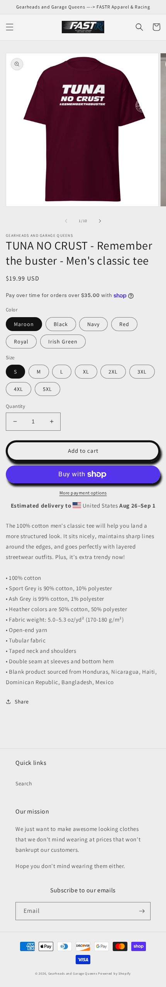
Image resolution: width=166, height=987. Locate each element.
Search (23, 783)
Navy (93, 324)
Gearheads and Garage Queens (72, 973)
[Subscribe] (141, 911)
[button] (9, 27)
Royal (21, 341)
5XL (47, 389)
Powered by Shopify (114, 973)
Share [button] (22, 701)
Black (61, 324)
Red (124, 324)
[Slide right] (99, 220)
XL (86, 371)
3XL (142, 371)
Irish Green (63, 341)
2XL (113, 371)
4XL (18, 389)
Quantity (15, 406)
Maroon (24, 324)
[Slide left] (66, 220)
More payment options (83, 493)
